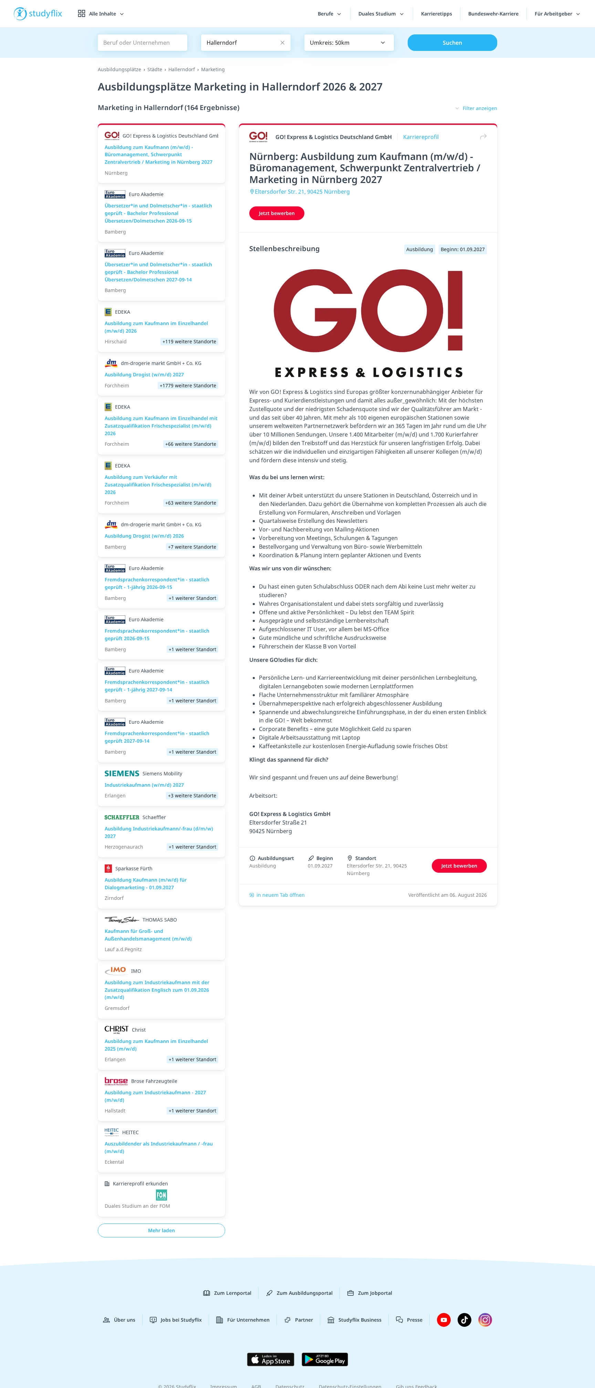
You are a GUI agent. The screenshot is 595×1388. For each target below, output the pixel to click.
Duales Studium (377, 13)
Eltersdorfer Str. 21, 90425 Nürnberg (302, 191)
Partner (304, 1319)
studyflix (45, 13)
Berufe (326, 13)
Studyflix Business (360, 1319)
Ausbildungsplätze (119, 69)
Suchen (452, 42)
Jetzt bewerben (277, 213)
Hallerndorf (181, 69)
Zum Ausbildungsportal (305, 1293)
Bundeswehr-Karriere (493, 13)
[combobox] (349, 42)
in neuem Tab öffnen (281, 895)
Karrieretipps (436, 13)
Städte (154, 69)
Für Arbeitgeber (554, 13)
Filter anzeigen (480, 108)
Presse (414, 1319)
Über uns (124, 1319)
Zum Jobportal (375, 1293)
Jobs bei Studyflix (181, 1319)
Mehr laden (161, 1230)
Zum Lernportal (232, 1293)
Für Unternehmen (248, 1319)
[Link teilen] (482, 136)
